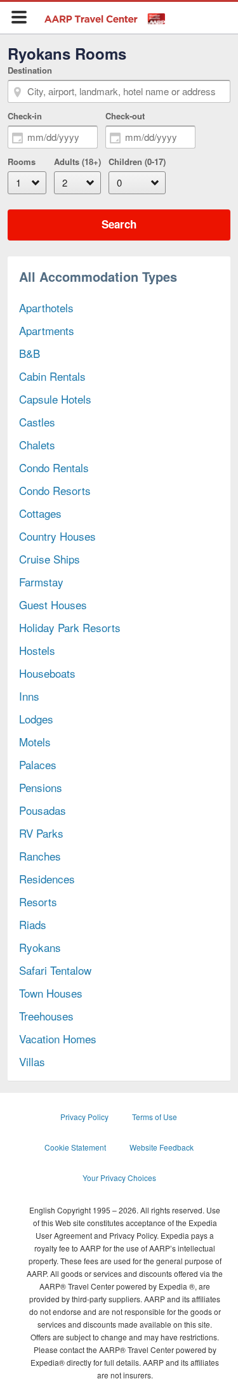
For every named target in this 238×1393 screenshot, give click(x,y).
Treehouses (46, 1016)
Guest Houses (53, 604)
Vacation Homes (57, 1038)
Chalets (37, 444)
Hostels (37, 650)
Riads (32, 924)
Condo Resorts (55, 490)
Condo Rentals (54, 467)
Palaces (37, 764)
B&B (29, 353)
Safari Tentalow (55, 970)
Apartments (46, 330)
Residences (47, 879)
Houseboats (47, 673)
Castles (37, 422)
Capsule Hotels (55, 399)
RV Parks (41, 833)
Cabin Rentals (52, 376)
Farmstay (41, 582)
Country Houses (57, 536)
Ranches (40, 856)
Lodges (36, 719)
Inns (29, 696)
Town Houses (51, 993)
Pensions (40, 787)
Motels (35, 741)
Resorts (38, 901)
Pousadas (42, 810)
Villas (32, 1061)
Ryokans (40, 947)
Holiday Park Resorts (70, 627)
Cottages (40, 513)
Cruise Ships (49, 559)
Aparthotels (46, 307)
